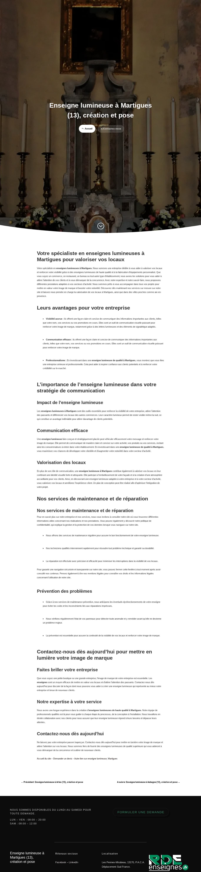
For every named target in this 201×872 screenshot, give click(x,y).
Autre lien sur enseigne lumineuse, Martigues (95, 758)
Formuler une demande (140, 812)
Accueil (88, 128)
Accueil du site (44, 758)
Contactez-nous (112, 128)
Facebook (60, 862)
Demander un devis (62, 758)
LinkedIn (73, 862)
